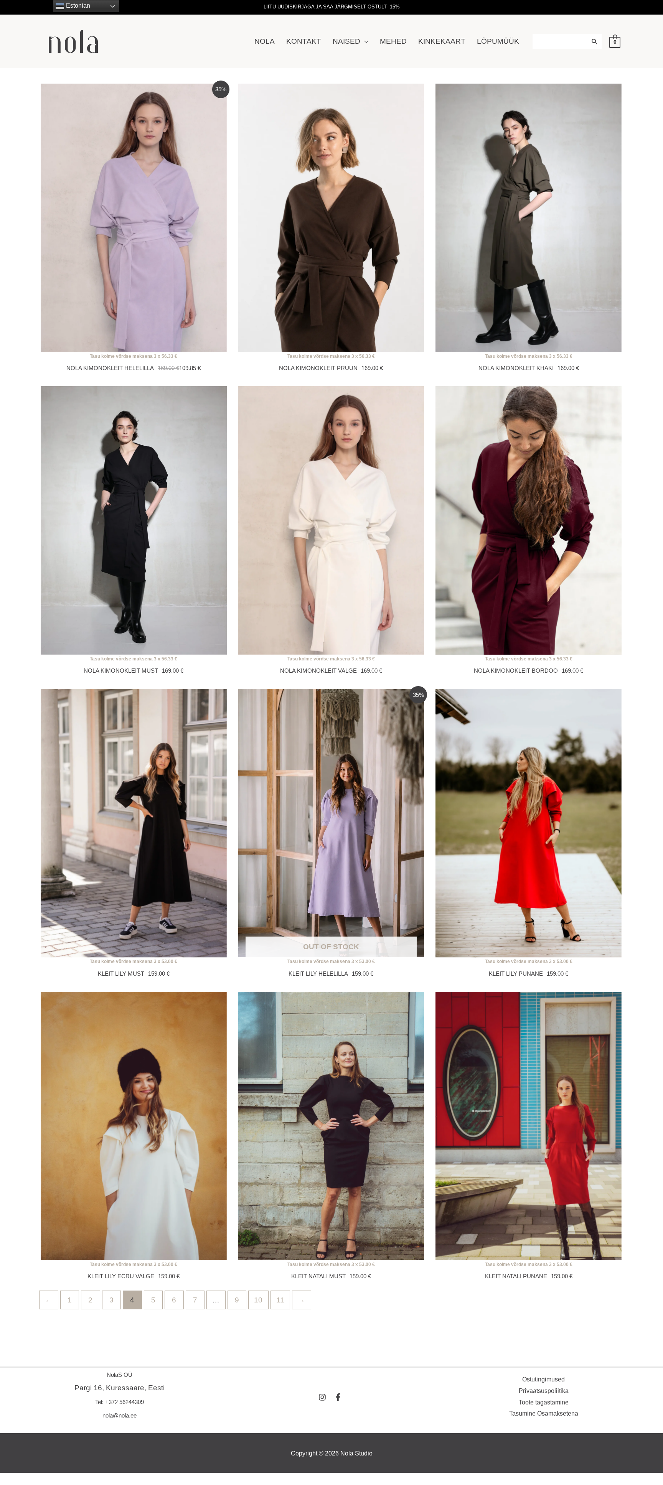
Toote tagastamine (544, 1402)
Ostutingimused (543, 1379)
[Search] (595, 41)
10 (258, 1300)
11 (280, 1300)
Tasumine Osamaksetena (543, 1413)
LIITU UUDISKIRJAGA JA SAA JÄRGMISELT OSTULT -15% (332, 7)
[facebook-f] (339, 1397)
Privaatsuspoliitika (544, 1391)
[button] (364, 41)
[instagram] (325, 1397)
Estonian (77, 5)
